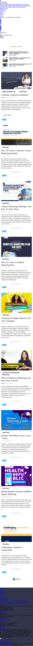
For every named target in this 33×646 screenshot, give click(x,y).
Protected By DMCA (6, 642)
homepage (3, 2)
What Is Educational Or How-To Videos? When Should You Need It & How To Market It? (19, 53)
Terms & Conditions (6, 640)
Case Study (5, 432)
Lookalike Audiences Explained (14, 95)
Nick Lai (3, 97)
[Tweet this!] (4, 119)
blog (1, 16)
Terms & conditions (6, 17)
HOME (2, 37)
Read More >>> (16, 172)
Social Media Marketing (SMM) (21, 6)
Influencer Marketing (18, 7)
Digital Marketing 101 (9, 91)
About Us (3, 588)
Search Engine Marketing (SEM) (9, 4)
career (2, 13)
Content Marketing (6, 7)
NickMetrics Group (5, 645)
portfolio (3, 11)
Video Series (23, 91)
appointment (4, 8)
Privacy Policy (16, 17)
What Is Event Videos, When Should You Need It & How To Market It (20, 64)
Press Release (4, 598)
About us (3, 9)
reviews (2, 594)
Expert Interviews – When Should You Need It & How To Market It (20, 58)
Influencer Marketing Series (10, 372)
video (1, 15)
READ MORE (7, 115)
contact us (3, 597)
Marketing (5, 147)
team (1, 12)
